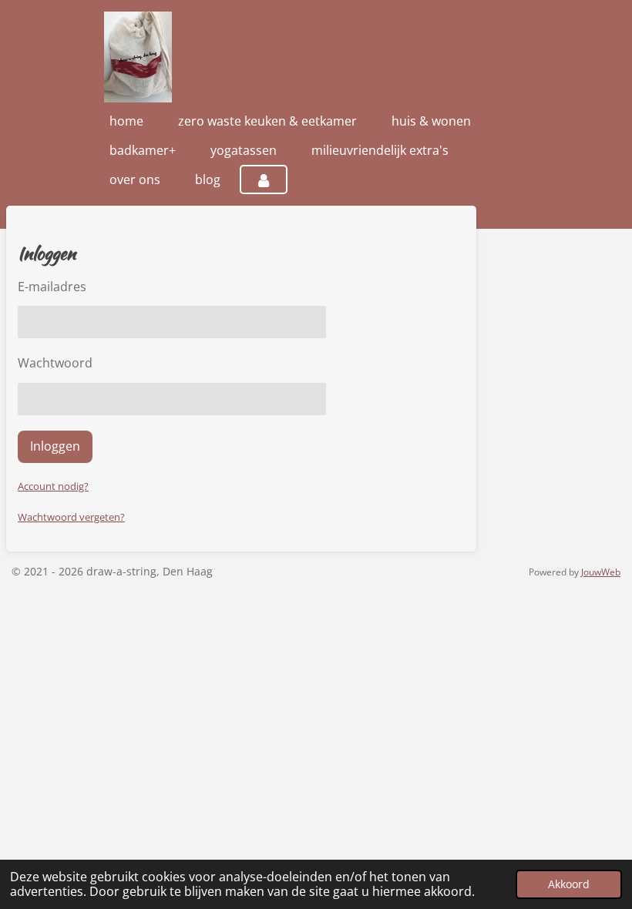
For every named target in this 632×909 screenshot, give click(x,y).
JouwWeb (600, 572)
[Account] (263, 179)
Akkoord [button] (569, 884)
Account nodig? (53, 486)
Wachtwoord (55, 362)
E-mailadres (52, 286)
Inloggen (55, 446)
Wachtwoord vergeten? (71, 517)
